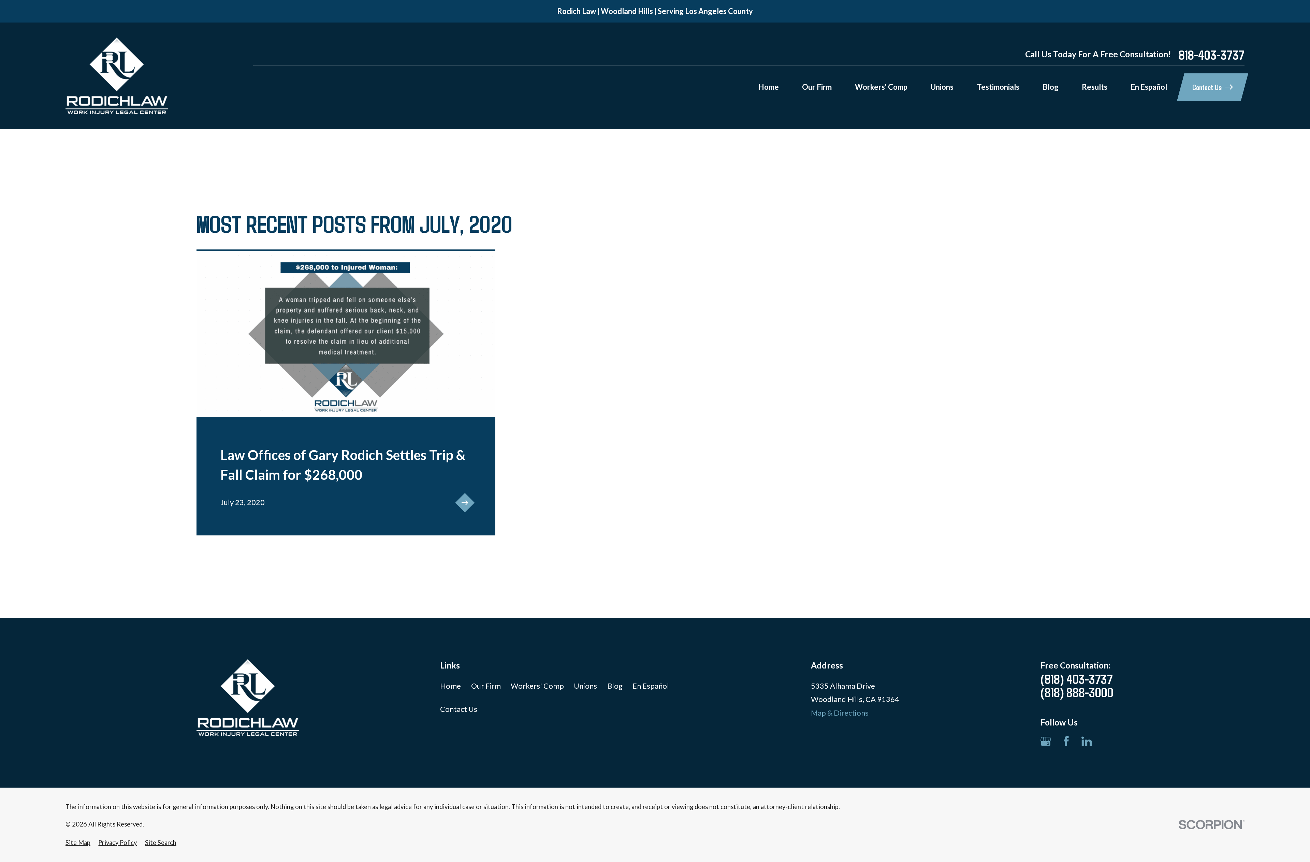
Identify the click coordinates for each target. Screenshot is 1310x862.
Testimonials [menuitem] (998, 86)
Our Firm (486, 685)
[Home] (117, 75)
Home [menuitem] (768, 86)
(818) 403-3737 (1076, 678)
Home (450, 685)
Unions (585, 685)
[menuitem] (78, 842)
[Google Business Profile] (1045, 741)
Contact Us (458, 709)
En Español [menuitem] (1149, 86)
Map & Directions (840, 712)
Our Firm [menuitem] (817, 86)
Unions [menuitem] (942, 86)
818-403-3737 (1211, 54)
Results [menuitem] (1094, 86)
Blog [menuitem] (1051, 86)
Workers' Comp (537, 685)
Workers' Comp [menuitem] (881, 86)
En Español (650, 685)
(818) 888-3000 (1077, 692)
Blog (615, 685)
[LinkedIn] (1086, 741)
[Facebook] (1066, 741)
